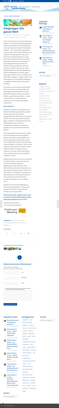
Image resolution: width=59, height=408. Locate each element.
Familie (24, 336)
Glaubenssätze (26, 344)
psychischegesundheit (27, 369)
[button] (3, 405)
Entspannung (31, 333)
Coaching (25, 331)
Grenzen (24, 347)
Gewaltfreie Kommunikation (29, 341)
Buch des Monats (32, 328)
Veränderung (25, 388)
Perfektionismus (26, 358)
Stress (24, 385)
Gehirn (33, 336)
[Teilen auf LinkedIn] (21, 233)
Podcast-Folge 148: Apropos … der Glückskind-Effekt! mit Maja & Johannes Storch (12, 344)
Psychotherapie (26, 377)
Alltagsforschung (44, 87)
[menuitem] (15, 1)
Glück (31, 344)
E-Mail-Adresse (24, 277)
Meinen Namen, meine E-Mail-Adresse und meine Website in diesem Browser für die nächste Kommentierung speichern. (18, 289)
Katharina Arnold (22, 37)
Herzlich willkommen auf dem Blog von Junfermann (48, 29)
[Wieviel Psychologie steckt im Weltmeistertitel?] (1, 204)
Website (22, 283)
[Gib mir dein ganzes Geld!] (58, 204)
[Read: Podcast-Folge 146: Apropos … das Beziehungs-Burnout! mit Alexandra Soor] (5, 364)
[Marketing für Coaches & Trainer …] (19, 249)
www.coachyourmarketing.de (13, 205)
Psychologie (25, 372)
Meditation (33, 350)
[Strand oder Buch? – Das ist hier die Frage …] (5, 249)
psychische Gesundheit (28, 366)
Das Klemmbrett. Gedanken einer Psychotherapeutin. (45, 98)
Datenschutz (21, 1)
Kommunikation (26, 350)
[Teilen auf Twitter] (14, 233)
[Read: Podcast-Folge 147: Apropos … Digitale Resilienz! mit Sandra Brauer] (40, 58)
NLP (34, 352)
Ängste (24, 391)
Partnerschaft (26, 355)
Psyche (29, 363)
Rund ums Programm (9, 37)
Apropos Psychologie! (27, 322)
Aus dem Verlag (26, 35)
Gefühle (29, 336)
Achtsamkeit (25, 320)
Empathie (25, 333)
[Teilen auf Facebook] (7, 233)
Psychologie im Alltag (27, 374)
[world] (18, 22)
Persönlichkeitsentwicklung (29, 361)
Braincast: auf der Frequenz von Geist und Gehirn (47, 91)
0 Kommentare (16, 35)
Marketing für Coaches (20, 223)
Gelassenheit (25, 339)
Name (22, 272)
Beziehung (25, 328)
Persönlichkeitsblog (45, 112)
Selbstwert (33, 383)
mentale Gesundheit (27, 352)
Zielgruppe (7, 225)
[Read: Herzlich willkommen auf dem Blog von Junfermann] (40, 27)
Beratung (31, 325)
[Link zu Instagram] (4, 1)
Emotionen (30, 331)
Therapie (29, 385)
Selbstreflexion (26, 383)
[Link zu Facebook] (6, 1)
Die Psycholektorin (45, 107)
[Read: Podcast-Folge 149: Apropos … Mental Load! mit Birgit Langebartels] (40, 36)
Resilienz (33, 377)
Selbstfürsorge (26, 380)
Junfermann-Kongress (17, 220)
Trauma (33, 385)
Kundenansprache (9, 223)
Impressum (15, 1)
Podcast (24, 363)
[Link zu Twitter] (8, 1)
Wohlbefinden (33, 388)
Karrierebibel (43, 110)
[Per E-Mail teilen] (28, 233)
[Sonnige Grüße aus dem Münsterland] (12, 249)
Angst (31, 320)
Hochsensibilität (31, 347)
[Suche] (22, 16)
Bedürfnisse (25, 325)
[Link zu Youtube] (10, 1)
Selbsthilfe (32, 380)
